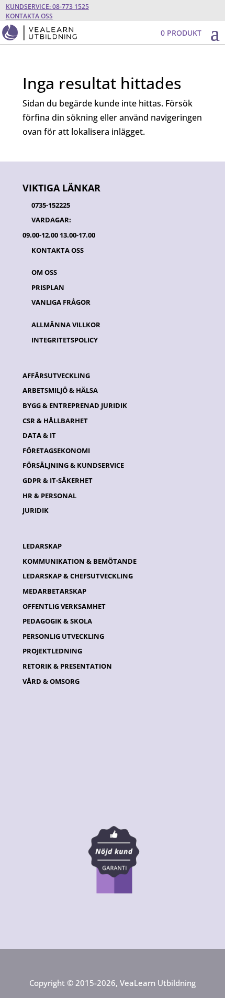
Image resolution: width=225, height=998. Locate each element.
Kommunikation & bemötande (79, 561)
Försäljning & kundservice (73, 465)
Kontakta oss (29, 16)
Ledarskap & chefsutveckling (77, 576)
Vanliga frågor (61, 302)
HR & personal (49, 495)
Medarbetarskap (54, 591)
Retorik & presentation (67, 666)
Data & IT (39, 435)
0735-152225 (50, 205)
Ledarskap (42, 546)
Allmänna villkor (65, 324)
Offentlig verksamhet (64, 606)
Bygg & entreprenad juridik (74, 405)
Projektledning (52, 651)
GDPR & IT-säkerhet (57, 480)
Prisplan (47, 287)
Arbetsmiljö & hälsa (60, 390)
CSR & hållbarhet (55, 420)
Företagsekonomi (56, 450)
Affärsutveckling (56, 375)
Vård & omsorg (51, 681)
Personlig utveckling (63, 636)
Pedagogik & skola (57, 621)
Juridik (35, 510)
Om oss (44, 272)
